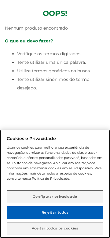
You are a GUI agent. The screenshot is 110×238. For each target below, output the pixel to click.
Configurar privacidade (55, 196)
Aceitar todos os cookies (55, 228)
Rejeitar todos (55, 212)
